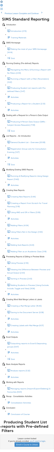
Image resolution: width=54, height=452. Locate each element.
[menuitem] (1, 6)
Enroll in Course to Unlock (27, 444)
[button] (1, 2)
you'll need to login (37, 441)
